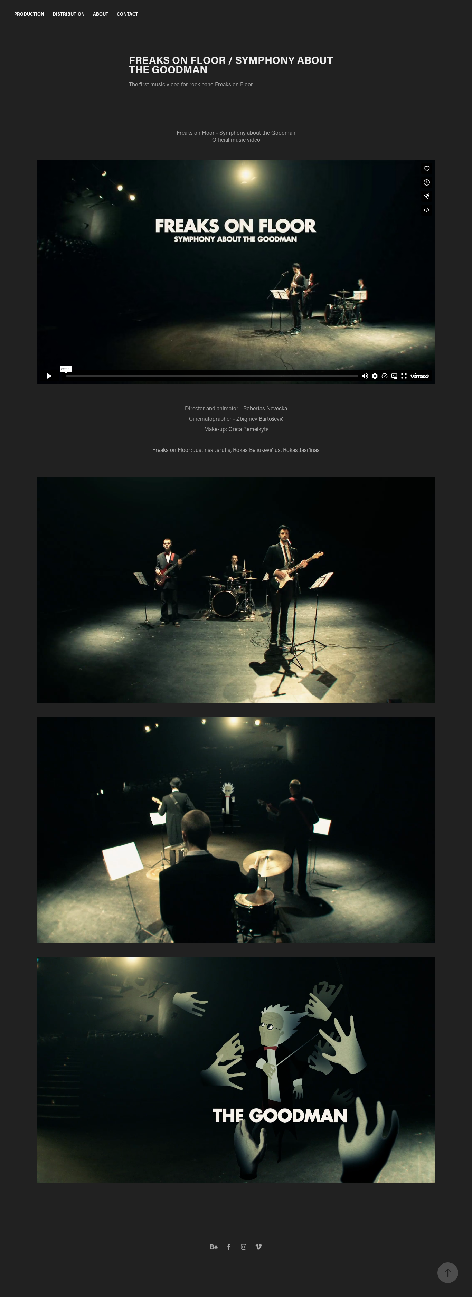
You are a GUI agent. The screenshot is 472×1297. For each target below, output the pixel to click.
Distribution (69, 14)
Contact (127, 14)
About (100, 14)
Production (29, 14)
